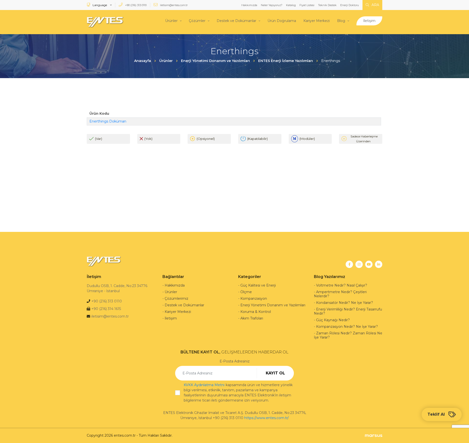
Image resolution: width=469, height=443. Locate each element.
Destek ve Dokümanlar (236, 21)
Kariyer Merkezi (316, 21)
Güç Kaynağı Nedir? (333, 320)
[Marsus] (373, 435)
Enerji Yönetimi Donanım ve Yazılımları (272, 305)
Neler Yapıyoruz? (271, 5)
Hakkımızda (249, 5)
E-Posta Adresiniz (235, 361)
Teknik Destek (327, 5)
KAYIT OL (275, 373)
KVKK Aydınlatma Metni (204, 385)
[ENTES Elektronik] (105, 22)
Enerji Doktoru (349, 5)
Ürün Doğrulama (281, 21)
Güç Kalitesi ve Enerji (258, 285)
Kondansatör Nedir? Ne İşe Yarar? (344, 302)
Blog (341, 21)
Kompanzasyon (253, 298)
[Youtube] (369, 264)
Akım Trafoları (251, 318)
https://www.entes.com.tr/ (266, 418)
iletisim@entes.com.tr (173, 5)
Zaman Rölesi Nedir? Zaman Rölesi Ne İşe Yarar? (348, 335)
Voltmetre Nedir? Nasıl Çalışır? (341, 285)
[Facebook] (349, 264)
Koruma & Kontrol (255, 311)
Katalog (291, 5)
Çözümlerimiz (176, 298)
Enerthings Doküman (107, 121)
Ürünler (171, 21)
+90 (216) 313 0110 (135, 5)
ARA (375, 5)
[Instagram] (359, 264)
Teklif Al (436, 414)
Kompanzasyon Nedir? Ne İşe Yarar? (347, 326)
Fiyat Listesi (306, 5)
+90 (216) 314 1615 (106, 309)
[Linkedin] (378, 264)
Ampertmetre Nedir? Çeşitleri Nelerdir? (340, 294)
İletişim (369, 21)
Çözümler (197, 21)
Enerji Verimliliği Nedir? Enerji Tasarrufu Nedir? (348, 311)
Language (100, 5)
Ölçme (246, 292)
